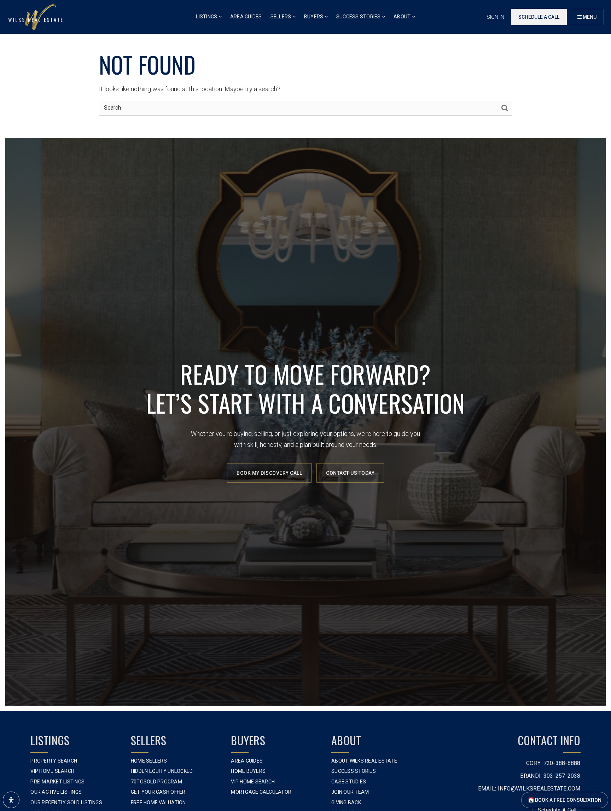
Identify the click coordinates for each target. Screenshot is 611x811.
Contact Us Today (350, 473)
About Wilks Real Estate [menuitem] (364, 761)
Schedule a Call (538, 17)
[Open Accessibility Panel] (11, 800)
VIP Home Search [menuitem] (52, 771)
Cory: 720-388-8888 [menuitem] (553, 763)
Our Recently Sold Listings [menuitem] (66, 802)
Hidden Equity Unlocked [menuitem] (162, 771)
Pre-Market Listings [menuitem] (57, 781)
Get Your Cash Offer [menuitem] (158, 792)
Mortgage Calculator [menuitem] (261, 792)
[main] (305, 66)
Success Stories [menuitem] (359, 16)
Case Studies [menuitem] (348, 781)
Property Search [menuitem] (53, 761)
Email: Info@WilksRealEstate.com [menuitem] (529, 788)
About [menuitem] (403, 16)
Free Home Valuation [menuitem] (158, 802)
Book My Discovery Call (269, 473)
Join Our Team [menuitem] (350, 792)
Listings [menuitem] (207, 16)
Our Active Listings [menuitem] (56, 792)
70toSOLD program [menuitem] (156, 781)
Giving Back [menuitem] (346, 802)
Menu (589, 17)
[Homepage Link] (35, 16)
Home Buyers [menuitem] (248, 771)
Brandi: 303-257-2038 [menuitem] (550, 775)
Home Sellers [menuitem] (149, 761)
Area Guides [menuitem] (246, 16)
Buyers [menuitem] (314, 16)
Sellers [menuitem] (281, 16)
